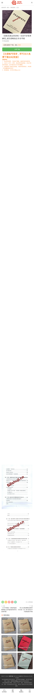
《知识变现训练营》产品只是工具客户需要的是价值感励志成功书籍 (24, 665)
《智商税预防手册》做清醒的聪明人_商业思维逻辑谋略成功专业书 (9, 647)
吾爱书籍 (11, 676)
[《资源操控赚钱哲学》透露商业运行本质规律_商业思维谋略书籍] (9, 622)
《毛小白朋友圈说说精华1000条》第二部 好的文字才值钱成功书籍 (25, 609)
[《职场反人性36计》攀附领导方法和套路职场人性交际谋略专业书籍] (9, 658)
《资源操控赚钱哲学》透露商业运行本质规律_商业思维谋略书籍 (9, 630)
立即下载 (17, 49)
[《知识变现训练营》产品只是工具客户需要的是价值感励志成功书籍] (25, 658)
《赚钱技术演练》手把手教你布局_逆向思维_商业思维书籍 (24, 630)
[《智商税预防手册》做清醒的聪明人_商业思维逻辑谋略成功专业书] (9, 640)
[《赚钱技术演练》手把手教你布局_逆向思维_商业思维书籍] (25, 622)
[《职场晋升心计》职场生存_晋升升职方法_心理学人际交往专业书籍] (25, 640)
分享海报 (30, 602)
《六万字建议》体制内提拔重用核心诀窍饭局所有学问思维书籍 (9, 609)
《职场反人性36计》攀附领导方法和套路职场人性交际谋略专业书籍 (8, 665)
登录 (19, 45)
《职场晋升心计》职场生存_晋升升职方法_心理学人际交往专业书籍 (24, 647)
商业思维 (6, 41)
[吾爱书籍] (17, 2)
